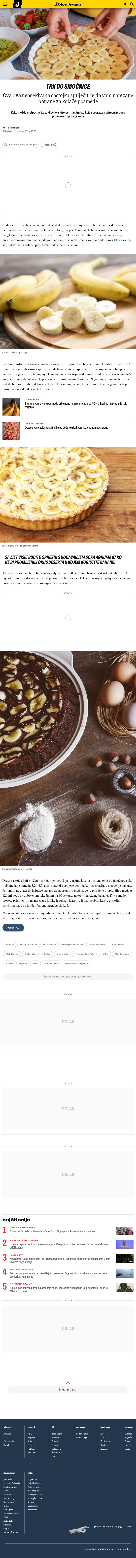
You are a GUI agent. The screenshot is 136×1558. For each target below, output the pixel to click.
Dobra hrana (8, 1502)
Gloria (5, 1506)
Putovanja (56, 1449)
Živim (5, 1517)
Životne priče (57, 1452)
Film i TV (104, 1437)
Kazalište (104, 1449)
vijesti (7, 1427)
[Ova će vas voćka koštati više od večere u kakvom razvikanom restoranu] (11, 431)
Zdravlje (55, 1441)
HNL (30, 1433)
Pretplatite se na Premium (112, 1527)
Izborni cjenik (33, 1490)
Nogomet (31, 1437)
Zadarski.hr (8, 1521)
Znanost (55, 1437)
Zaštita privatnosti (35, 1487)
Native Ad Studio (10, 1532)
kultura (105, 1427)
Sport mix (32, 1452)
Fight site (31, 1449)
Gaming (55, 1456)
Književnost (106, 1441)
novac (80, 1427)
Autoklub (7, 1494)
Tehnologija (57, 1433)
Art (102, 1433)
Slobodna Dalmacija (11, 1483)
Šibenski (7, 1524)
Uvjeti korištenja (34, 1483)
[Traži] (131, 4)
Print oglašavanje (35, 1498)
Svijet (5, 1437)
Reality (128, 1449)
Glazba (103, 1445)
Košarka (31, 1441)
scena (129, 1427)
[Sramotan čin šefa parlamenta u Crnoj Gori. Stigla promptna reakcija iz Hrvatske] (125, 1231)
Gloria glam (8, 1509)
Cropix (6, 1528)
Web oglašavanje (35, 1494)
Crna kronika (8, 1441)
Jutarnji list (8, 1479)
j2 (53, 1427)
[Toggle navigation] (4, 4)
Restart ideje (81, 1437)
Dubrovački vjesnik (11, 1513)
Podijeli (48, 145)
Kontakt (31, 1502)
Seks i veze (56, 1445)
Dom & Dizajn (9, 1498)
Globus (6, 1490)
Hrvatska (7, 1433)
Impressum (32, 1479)
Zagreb (6, 1445)
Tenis (30, 1445)
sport (31, 1427)
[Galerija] (68, 44)
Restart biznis (82, 1433)
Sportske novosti (10, 1487)
